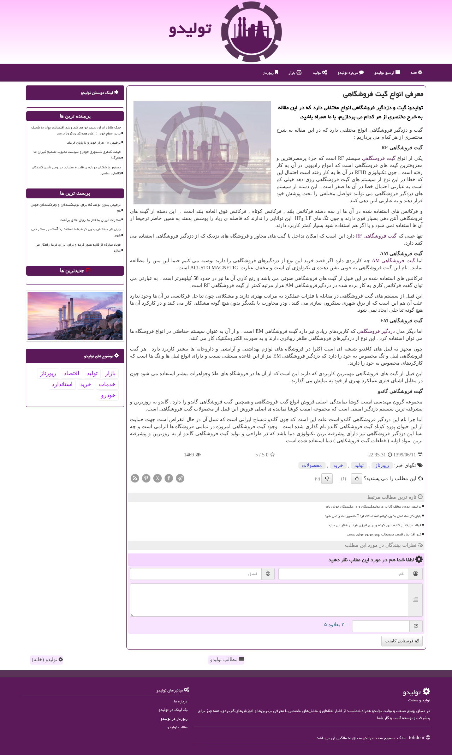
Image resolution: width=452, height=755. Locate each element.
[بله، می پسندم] (356, 478)
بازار (292, 72)
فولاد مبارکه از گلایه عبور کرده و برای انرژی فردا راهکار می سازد (374, 525)
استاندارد (62, 384)
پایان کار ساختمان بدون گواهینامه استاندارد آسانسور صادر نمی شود (373, 516)
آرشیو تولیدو (385, 72)
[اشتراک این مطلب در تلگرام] (180, 478)
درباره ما (181, 701)
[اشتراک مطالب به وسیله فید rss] (135, 478)
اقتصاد (71, 373)
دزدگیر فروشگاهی (376, 331)
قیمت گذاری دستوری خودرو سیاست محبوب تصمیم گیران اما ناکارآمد (77, 154)
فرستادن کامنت (400, 641)
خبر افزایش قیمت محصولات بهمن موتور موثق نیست (384, 534)
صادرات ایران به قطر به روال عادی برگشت (90, 219)
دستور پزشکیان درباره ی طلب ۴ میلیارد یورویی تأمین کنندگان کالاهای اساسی (76, 170)
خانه (414, 72)
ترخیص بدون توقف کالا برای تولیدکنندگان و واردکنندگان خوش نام (373, 506)
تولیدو (190, 28)
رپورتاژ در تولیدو (174, 718)
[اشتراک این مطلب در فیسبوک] (169, 478)
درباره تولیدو (348, 72)
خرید (338, 465)
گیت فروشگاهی (379, 158)
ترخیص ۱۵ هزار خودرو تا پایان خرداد (94, 142)
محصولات (312, 465)
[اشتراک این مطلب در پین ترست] (146, 478)
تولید (317, 72)
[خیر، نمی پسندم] (327, 478)
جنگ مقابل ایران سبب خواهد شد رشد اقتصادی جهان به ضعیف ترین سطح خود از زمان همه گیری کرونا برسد (76, 130)
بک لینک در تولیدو (173, 709)
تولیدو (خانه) (45, 659)
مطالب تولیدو (224, 659)
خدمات (107, 384)
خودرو (108, 395)
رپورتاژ (269, 72)
